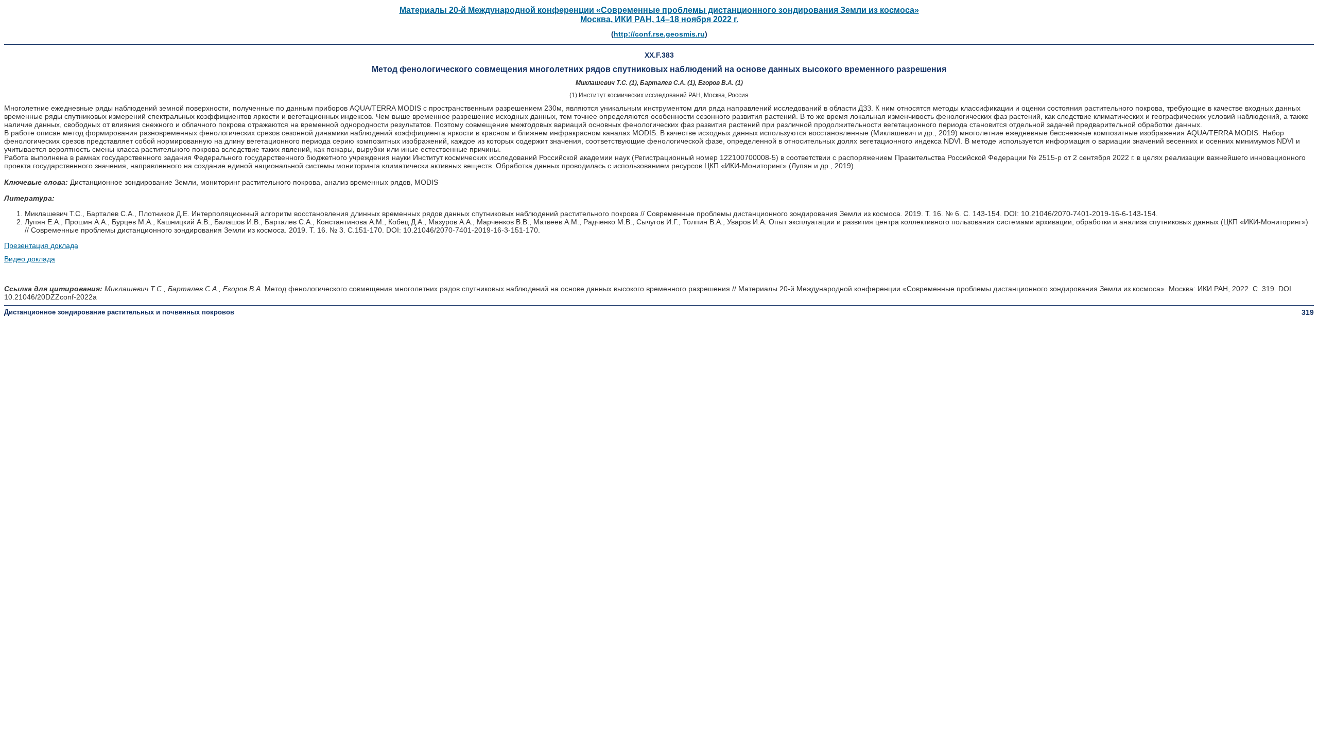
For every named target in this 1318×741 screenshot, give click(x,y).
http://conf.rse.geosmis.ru (659, 34)
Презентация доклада (41, 245)
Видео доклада (29, 259)
